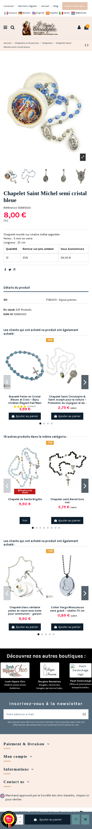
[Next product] (87, 45)
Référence (10, 207)
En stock (9, 309)
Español (54, 13)
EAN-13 (8, 314)
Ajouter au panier (50, 819)
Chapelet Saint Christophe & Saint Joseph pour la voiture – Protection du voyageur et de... (67, 400)
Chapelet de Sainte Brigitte (25, 499)
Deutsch (26, 13)
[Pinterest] (14, 269)
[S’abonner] (84, 714)
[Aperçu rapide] (42, 360)
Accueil (45, 6)
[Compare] (42, 352)
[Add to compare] (85, 820)
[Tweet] (9, 269)
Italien (66, 13)
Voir (24, 520)
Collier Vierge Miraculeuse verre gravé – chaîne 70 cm (67, 609)
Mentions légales (28, 6)
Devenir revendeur (75, 6)
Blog (55, 6)
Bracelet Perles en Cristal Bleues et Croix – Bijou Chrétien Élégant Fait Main (25, 400)
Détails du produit (17, 287)
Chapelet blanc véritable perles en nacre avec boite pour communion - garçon (25, 610)
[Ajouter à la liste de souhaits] (76, 820)
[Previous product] (86, 45)
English (40, 13)
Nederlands (80, 13)
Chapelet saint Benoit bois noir (67, 501)
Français (12, 13)
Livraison (9, 6)
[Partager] (5, 269)
